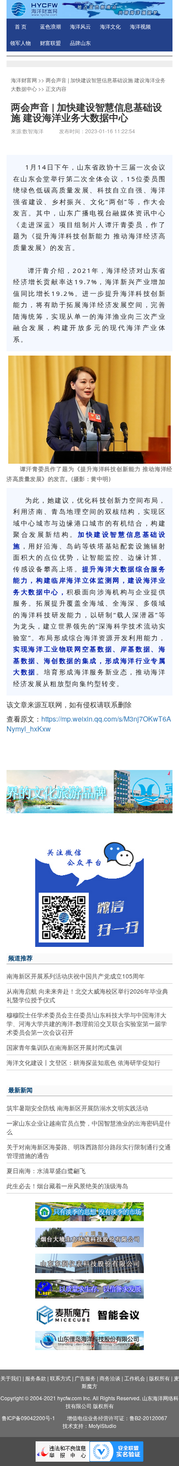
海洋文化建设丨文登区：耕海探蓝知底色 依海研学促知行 (83, 1062)
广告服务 (85, 1378)
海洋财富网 (24, 79)
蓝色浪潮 (50, 27)
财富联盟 (50, 43)
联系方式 (60, 1378)
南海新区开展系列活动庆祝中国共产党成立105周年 (76, 976)
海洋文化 (110, 27)
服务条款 (35, 1378)
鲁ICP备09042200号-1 (28, 1417)
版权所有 (159, 1378)
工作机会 (134, 1378)
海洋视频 (140, 27)
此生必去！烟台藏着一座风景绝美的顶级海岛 (67, 1185)
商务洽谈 (109, 1378)
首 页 (21, 27)
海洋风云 (80, 27)
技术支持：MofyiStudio (89, 1425)
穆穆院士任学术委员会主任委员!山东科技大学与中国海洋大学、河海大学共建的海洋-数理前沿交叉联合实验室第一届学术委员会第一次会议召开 (87, 1023)
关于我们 (10, 1378)
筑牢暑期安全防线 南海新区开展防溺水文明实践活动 (77, 1108)
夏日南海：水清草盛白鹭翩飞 (46, 1170)
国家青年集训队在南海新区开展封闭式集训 (64, 1047)
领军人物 (20, 43)
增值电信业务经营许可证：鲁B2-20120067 (117, 1417)
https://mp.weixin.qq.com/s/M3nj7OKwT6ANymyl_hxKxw (89, 724)
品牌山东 (80, 43)
